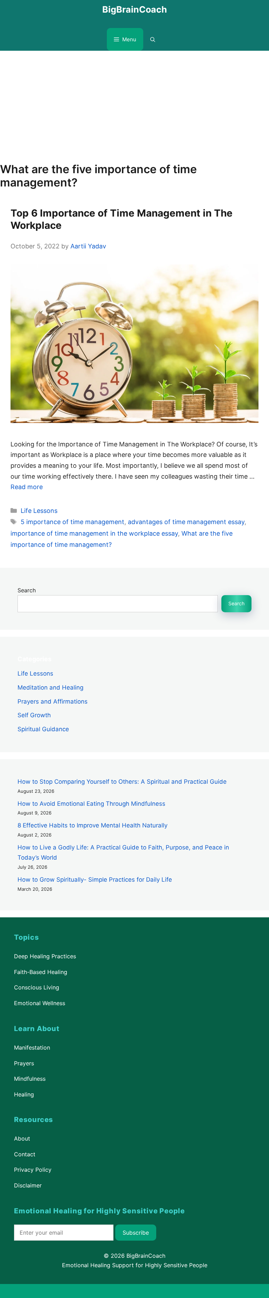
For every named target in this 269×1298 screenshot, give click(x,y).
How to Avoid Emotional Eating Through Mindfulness (91, 803)
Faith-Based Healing (40, 971)
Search (27, 590)
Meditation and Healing (50, 687)
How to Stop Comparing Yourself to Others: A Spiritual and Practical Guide (122, 781)
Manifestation (32, 1047)
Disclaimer (28, 1185)
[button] (152, 39)
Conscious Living (36, 987)
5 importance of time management (72, 521)
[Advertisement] (134, 103)
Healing (24, 1094)
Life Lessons (39, 510)
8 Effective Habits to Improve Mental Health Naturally (92, 825)
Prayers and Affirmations (53, 701)
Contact (24, 1154)
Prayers (24, 1062)
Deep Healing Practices (45, 956)
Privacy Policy (32, 1169)
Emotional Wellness (39, 1003)
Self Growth (34, 715)
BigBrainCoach (134, 9)
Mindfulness (30, 1078)
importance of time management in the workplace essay (94, 533)
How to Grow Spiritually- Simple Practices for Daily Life (95, 879)
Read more (27, 487)
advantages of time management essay (186, 521)
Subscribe (136, 1232)
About (22, 1138)
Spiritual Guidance (43, 729)
